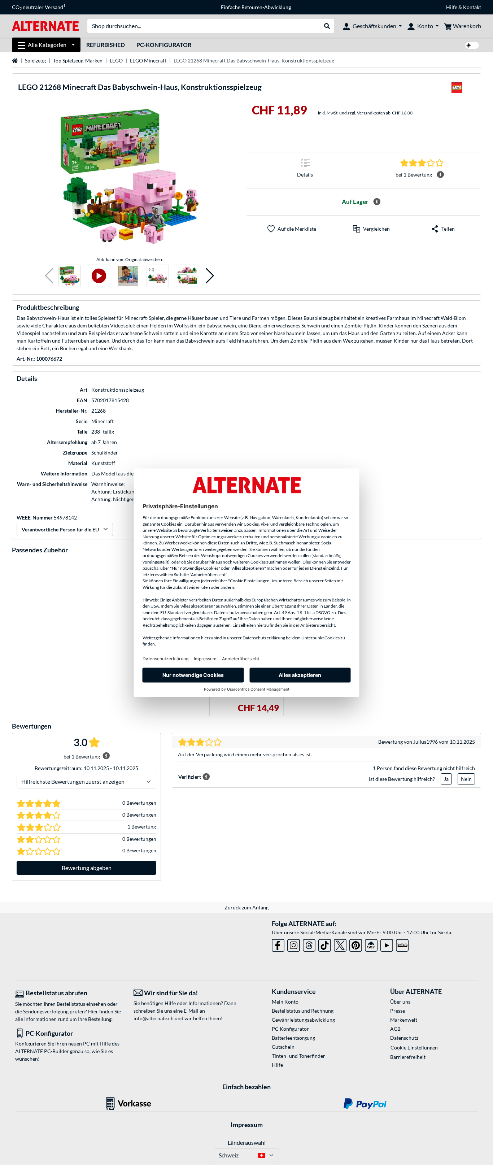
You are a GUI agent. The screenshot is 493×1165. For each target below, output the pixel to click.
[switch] (472, 45)
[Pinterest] (355, 944)
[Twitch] (402, 944)
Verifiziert (189, 777)
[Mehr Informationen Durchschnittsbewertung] (440, 174)
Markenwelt (403, 1020)
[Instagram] (293, 944)
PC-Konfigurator (163, 44)
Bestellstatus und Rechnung (302, 1011)
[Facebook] (278, 944)
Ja (446, 779)
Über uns (400, 1002)
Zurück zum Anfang (246, 907)
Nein (466, 779)
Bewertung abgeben (87, 867)
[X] (340, 944)
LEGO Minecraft (148, 60)
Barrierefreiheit (408, 1057)
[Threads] (309, 944)
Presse (397, 1011)
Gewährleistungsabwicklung (303, 1020)
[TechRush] (371, 944)
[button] (49, 276)
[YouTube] (386, 944)
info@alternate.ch (154, 1018)
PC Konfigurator (290, 1029)
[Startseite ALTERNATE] (45, 25)
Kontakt (472, 7)
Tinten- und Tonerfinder (298, 1056)
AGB (395, 1029)
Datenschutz (404, 1038)
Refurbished (105, 44)
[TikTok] (324, 944)
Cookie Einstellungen (414, 1047)
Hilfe (451, 7)
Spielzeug (35, 60)
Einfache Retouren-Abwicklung (256, 7)
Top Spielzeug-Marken (77, 60)
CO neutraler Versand (38, 7)
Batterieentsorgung (293, 1038)
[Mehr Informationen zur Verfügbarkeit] (376, 201)
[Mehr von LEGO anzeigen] (457, 89)
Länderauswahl (247, 1142)
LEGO (116, 60)
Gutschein (283, 1047)
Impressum (247, 1125)
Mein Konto (285, 1002)
